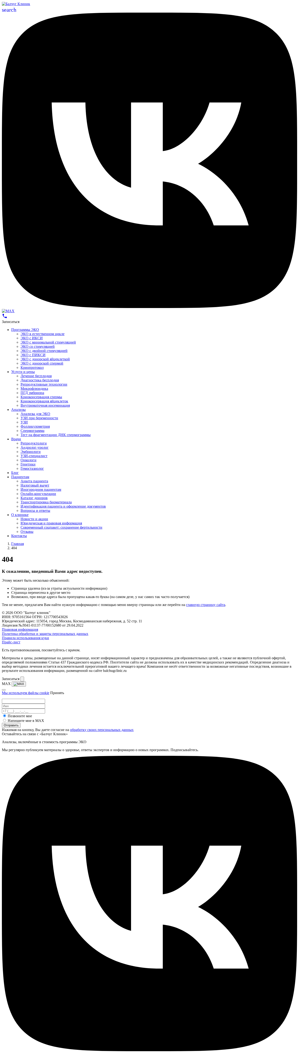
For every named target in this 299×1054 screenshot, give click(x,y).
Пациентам (20, 477)
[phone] (4, 317)
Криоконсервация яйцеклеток (44, 401)
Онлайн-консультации (38, 494)
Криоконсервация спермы (41, 397)
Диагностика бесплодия (40, 380)
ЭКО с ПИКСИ (33, 355)
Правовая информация (20, 629)
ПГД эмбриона (32, 393)
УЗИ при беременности (39, 418)
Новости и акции (34, 519)
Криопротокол (32, 367)
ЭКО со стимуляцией (38, 346)
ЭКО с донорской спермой (42, 363)
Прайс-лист (11, 642)
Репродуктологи (34, 443)
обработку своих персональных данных (102, 730)
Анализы (18, 410)
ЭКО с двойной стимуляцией (44, 351)
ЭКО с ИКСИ (32, 338)
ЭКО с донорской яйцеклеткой (45, 359)
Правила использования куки (25, 638)
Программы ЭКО (25, 330)
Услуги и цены (23, 372)
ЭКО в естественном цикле (42, 334)
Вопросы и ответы (35, 511)
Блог (15, 473)
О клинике (19, 515)
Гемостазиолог (32, 468)
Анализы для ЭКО (35, 414)
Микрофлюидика (34, 389)
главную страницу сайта (205, 605)
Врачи (16, 439)
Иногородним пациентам (41, 489)
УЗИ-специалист (34, 456)
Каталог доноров (34, 498)
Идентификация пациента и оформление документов (63, 506)
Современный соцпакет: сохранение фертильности (61, 527)
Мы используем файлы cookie (25, 693)
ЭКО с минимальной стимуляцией (48, 342)
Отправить (11, 725)
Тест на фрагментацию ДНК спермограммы (56, 435)
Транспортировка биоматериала (46, 502)
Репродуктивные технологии (44, 384)
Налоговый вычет (35, 485)
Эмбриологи (31, 452)
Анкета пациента (34, 481)
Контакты (19, 536)
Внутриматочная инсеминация (45, 405)
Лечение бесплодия (36, 376)
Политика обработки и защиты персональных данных (45, 634)
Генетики (28, 464)
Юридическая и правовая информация (51, 523)
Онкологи (28, 460)
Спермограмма (32, 431)
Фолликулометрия (35, 426)
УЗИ (24, 422)
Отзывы (27, 532)
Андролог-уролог (35, 447)
